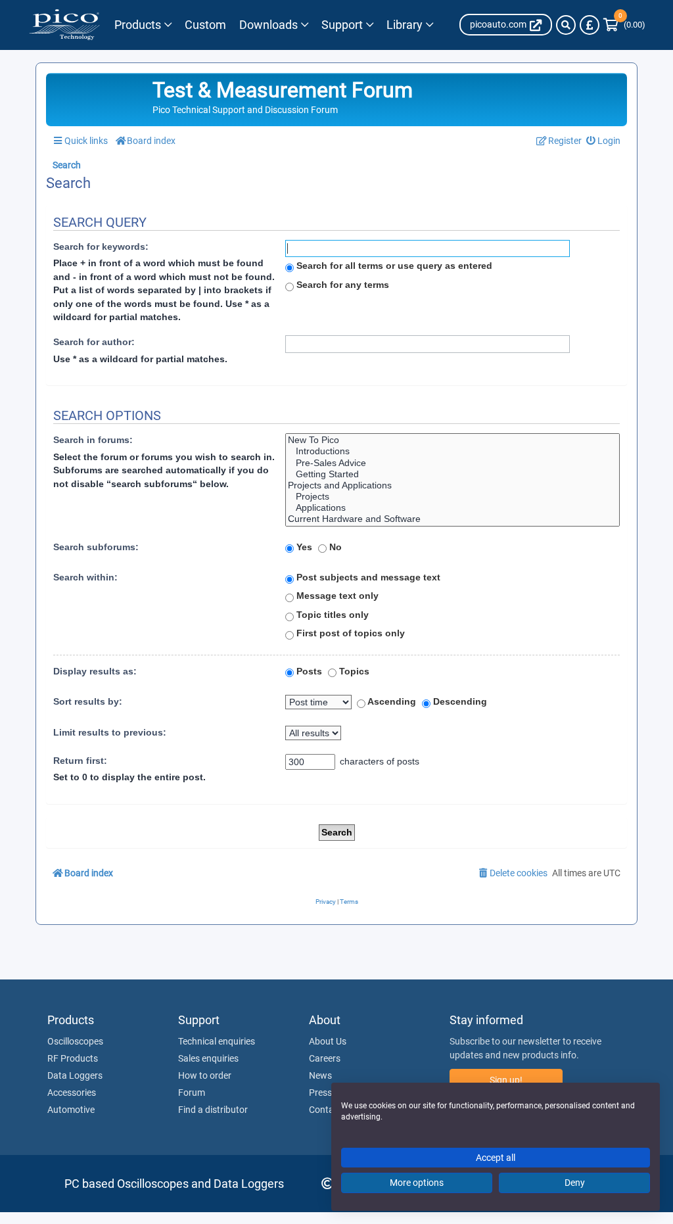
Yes (303, 547)
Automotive (71, 1109)
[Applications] (452, 507)
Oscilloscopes (75, 1041)
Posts (308, 671)
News (320, 1075)
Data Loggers (75, 1075)
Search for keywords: (101, 246)
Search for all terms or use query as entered (393, 265)
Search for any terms (341, 284)
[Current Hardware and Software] (452, 519)
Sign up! (506, 1080)
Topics (352, 671)
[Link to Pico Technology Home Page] (64, 25)
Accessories (71, 1092)
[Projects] (452, 496)
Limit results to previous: (109, 732)
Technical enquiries (216, 1041)
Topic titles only (331, 614)
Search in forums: (93, 440)
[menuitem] (603, 141)
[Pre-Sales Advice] (452, 463)
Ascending (390, 701)
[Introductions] (452, 451)
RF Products (72, 1058)
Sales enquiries (208, 1058)
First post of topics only (349, 633)
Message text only (336, 595)
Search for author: (94, 342)
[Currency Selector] (589, 25)
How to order (204, 1075)
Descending (458, 701)
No (334, 547)
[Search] (566, 25)
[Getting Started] (452, 474)
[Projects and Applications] (452, 485)
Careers (324, 1058)
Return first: (80, 760)
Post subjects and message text (367, 577)
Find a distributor (213, 1109)
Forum (191, 1092)
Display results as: (95, 671)
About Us (327, 1041)
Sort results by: (87, 701)
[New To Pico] (452, 440)
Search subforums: (96, 547)
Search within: (85, 577)
